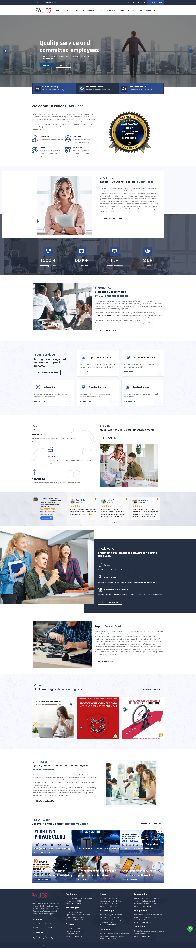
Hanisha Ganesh (113, 500)
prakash (141, 500)
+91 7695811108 (110, 925)
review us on (46, 518)
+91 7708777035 (111, 906)
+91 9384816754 (77, 920)
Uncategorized (127, 836)
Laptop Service (38, 867)
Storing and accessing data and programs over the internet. (97, 873)
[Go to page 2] (116, 522)
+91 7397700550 (145, 906)
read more (132, 65)
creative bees (159, 945)
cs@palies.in (52, 3)
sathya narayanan (82, 500)
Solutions (68, 10)
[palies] (43, 10)
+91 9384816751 (77, 936)
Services (91, 10)
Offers (121, 10)
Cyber (89, 867)
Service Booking (156, 3)
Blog (42, 927)
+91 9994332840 (145, 922)
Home (58, 10)
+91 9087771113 (144, 936)
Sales (101, 10)
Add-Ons (111, 10)
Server (36, 845)
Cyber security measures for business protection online (139, 873)
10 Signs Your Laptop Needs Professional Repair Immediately (53, 873)
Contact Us (151, 10)
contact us (148, 66)
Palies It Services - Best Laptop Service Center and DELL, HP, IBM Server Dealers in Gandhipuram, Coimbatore (50, 502)
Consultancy (82, 867)
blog (141, 10)
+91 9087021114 (110, 939)
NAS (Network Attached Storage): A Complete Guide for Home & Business (77, 848)
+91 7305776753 (77, 904)
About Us (131, 10)
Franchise (80, 10)
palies (45, 945)
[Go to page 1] (114, 522)
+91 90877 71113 (38, 3)
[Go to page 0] (112, 522)
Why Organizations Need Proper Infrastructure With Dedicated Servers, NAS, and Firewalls (141, 844)
